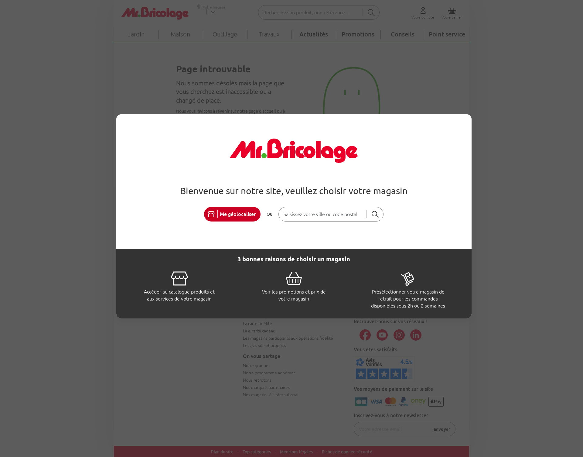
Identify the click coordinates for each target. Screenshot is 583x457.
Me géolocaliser (238, 214)
